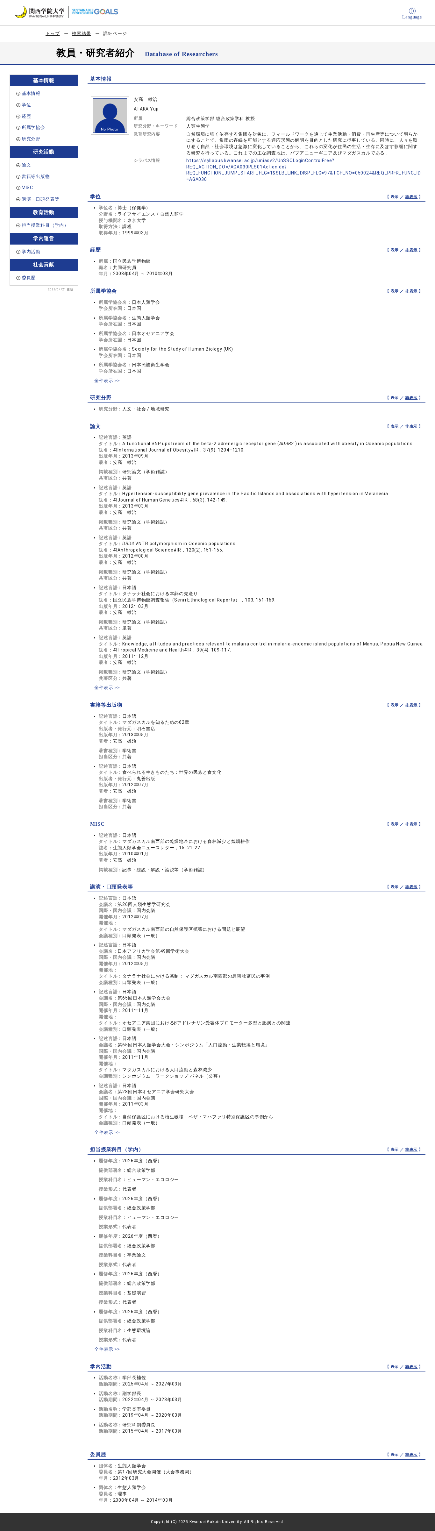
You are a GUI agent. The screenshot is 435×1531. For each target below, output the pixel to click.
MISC (27, 187)
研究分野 (31, 138)
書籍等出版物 (36, 176)
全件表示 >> (107, 380)
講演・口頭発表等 (41, 199)
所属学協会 (33, 127)
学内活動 (31, 251)
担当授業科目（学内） (45, 225)
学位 (26, 104)
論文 (26, 164)
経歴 (26, 116)
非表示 (411, 197)
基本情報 (31, 93)
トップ (53, 33)
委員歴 (29, 277)
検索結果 (81, 33)
